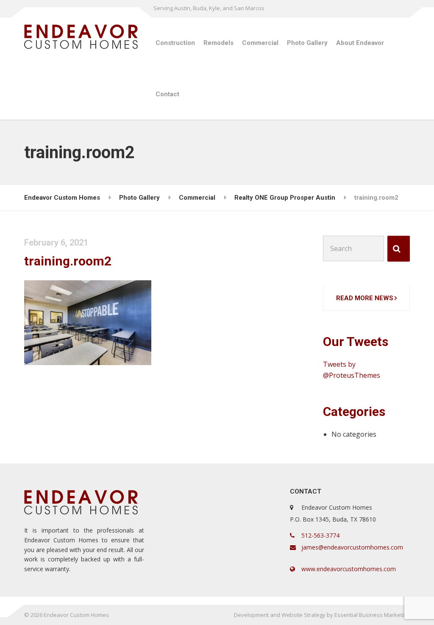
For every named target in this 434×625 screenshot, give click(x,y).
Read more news (364, 298)
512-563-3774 (319, 535)
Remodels (218, 43)
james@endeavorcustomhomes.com (351, 547)
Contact (167, 94)
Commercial (260, 43)
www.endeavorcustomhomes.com (348, 569)
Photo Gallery (307, 43)
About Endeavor (360, 43)
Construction (175, 43)
